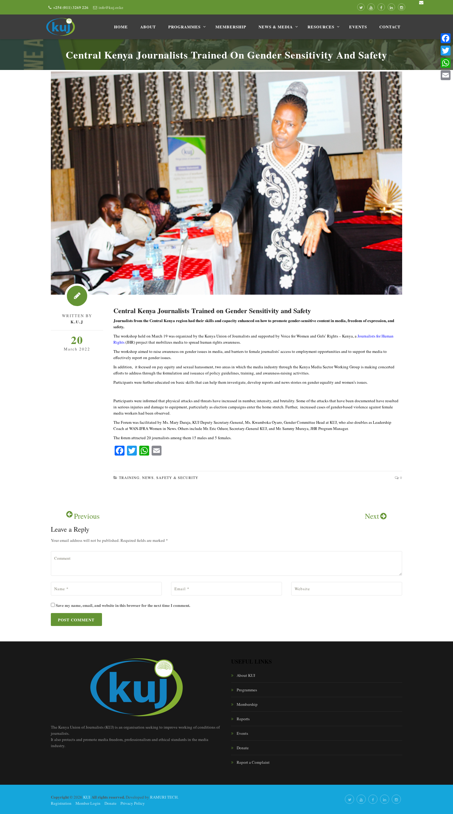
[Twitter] (445, 50)
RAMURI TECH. (164, 797)
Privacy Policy (132, 803)
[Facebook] (445, 38)
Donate (243, 748)
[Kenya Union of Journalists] (60, 26)
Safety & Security (177, 477)
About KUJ (246, 675)
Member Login (88, 803)
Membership (230, 27)
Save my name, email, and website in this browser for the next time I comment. (123, 605)
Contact (390, 27)
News (148, 477)
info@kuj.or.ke (111, 7)
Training (129, 477)
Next (372, 516)
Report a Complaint (253, 762)
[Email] (445, 75)
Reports (243, 719)
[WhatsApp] (445, 63)
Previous (87, 516)
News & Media (276, 27)
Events (358, 27)
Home (121, 27)
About (148, 27)
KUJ (86, 797)
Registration (61, 803)
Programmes (184, 27)
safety (118, 326)
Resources (321, 27)
